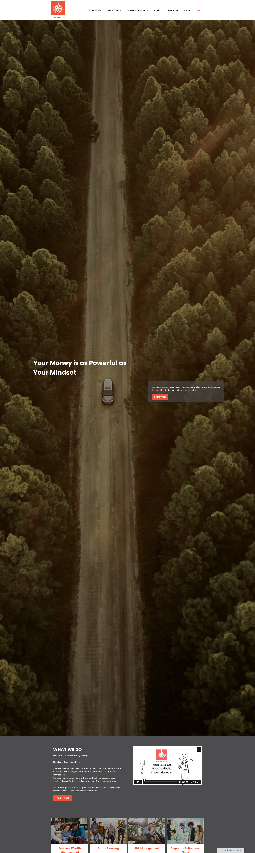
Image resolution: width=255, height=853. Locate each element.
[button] (95, 9)
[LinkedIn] (201, 10)
